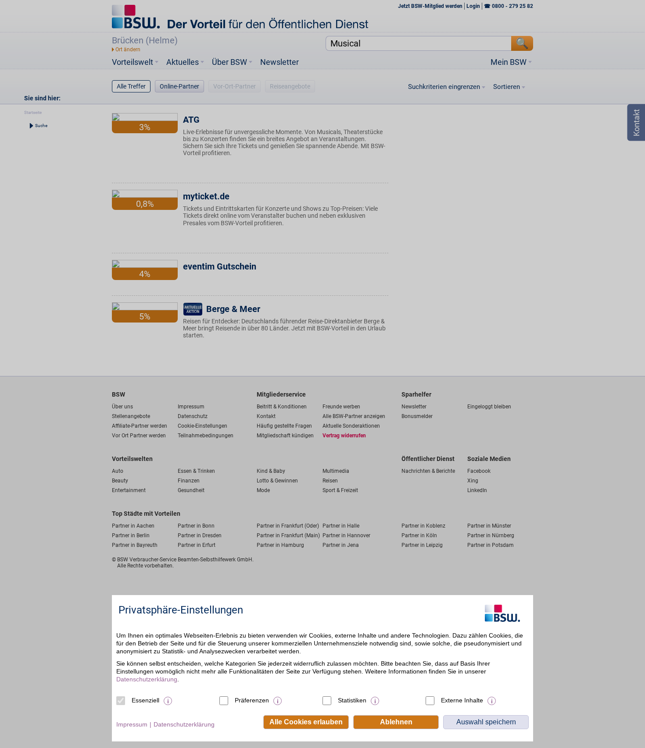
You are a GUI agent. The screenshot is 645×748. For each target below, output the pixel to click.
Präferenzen (252, 700)
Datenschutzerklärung (146, 679)
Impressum (131, 724)
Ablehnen (396, 722)
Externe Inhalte (462, 700)
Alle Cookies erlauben (306, 722)
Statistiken (352, 700)
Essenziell (145, 700)
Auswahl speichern (486, 722)
